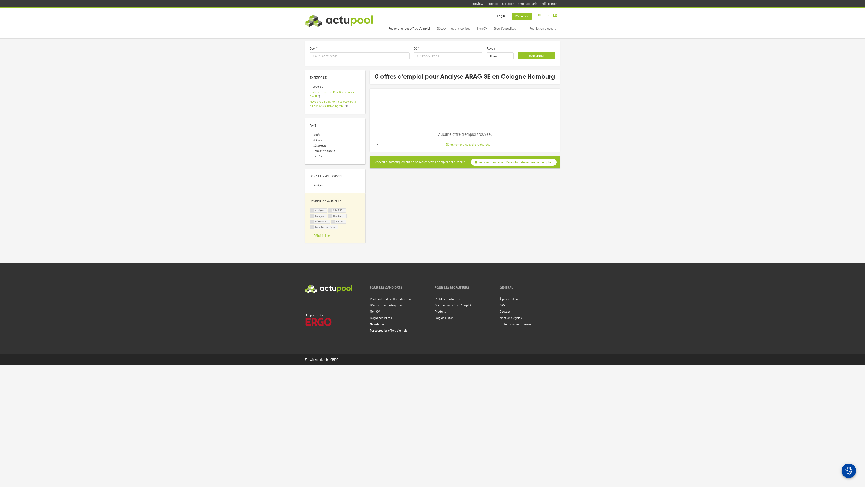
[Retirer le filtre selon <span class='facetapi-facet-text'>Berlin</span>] (333, 222)
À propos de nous (511, 299)
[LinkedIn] (307, 302)
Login (501, 16)
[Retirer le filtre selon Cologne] (311, 140)
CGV (502, 305)
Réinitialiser (322, 235)
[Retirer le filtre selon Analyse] (311, 185)
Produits (440, 311)
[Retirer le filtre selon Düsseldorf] (311, 145)
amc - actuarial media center (537, 3)
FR (555, 15)
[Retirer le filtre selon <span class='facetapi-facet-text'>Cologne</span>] (312, 216)
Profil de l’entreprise (448, 299)
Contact (505, 311)
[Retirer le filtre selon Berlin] (311, 134)
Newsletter (377, 324)
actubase (508, 3)
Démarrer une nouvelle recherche (468, 144)
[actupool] (339, 21)
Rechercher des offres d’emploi (409, 28)
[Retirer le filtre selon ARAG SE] (311, 86)
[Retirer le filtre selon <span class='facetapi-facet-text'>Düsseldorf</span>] (312, 222)
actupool (492, 3)
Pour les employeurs (542, 28)
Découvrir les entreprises (453, 28)
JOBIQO (333, 359)
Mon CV (482, 28)
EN (547, 15)
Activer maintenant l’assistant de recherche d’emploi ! (516, 162)
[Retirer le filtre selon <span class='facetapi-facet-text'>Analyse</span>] (312, 210)
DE (540, 15)
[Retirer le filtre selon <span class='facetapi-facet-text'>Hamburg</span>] (330, 216)
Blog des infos (444, 318)
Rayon (491, 48)
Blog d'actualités (505, 28)
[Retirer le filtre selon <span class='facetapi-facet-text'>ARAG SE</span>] (330, 210)
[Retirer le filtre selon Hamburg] (311, 156)
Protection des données (515, 324)
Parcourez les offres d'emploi (389, 330)
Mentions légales (511, 318)
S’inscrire (521, 16)
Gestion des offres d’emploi (453, 305)
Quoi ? (314, 48)
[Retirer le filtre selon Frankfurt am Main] (311, 151)
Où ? (416, 48)
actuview (477, 3)
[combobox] (360, 56)
